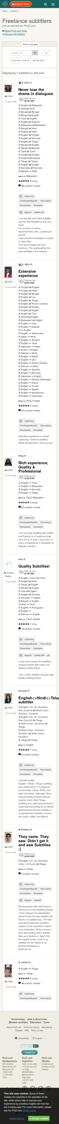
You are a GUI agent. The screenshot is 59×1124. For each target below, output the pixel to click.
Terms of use (37, 1030)
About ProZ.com (14, 1027)
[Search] (45, 4)
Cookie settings (16, 1118)
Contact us (29, 1052)
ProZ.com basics (31, 1027)
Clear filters (39, 60)
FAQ (27, 1030)
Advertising (47, 1027)
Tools (46, 1022)
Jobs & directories (37, 1019)
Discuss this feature (15, 34)
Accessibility (23, 1038)
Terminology (18, 1019)
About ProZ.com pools (15, 30)
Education (35, 1022)
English (38, 1038)
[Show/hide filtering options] (46, 53)
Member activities (18, 1022)
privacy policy (29, 1110)
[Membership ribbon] (20, 82)
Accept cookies (40, 1118)
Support (18, 1030)
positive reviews (30, 185)
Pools (4, 11)
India (10, 96)
